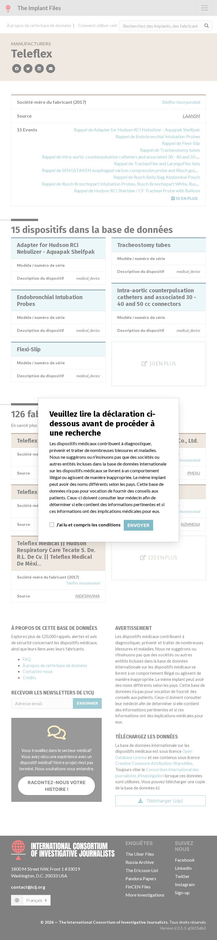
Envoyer (138, 525)
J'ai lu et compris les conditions (88, 524)
